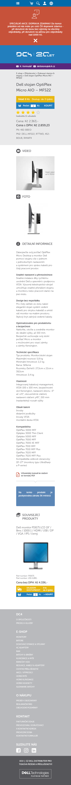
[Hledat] (38, 3)
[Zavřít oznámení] (35, 40)
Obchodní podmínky (27, 708)
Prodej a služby (24, 623)
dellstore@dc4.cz (46, 66)
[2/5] (23, 112)
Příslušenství (30, 73)
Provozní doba (24, 732)
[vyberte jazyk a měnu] (50, 3)
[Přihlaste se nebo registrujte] (44, 3)
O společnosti (23, 619)
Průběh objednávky (26, 700)
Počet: (26, 105)
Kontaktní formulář (27, 736)
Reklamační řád (24, 704)
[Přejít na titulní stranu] (35, 54)
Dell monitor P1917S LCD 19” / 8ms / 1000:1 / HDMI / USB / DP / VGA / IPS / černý (34, 530)
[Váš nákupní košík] (31, 3)
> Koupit (48, 594)
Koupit (48, 105)
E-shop (19, 73)
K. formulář (26, 66)
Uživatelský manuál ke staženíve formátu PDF (34, 474)
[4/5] (33, 112)
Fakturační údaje (25, 722)
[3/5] (28, 112)
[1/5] (18, 112)
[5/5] (37, 112)
